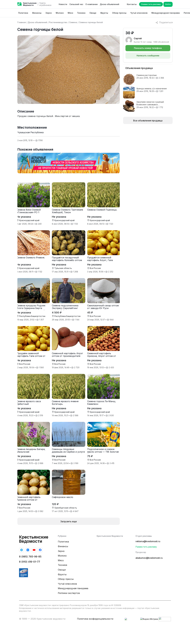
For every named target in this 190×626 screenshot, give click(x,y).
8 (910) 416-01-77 (29, 561)
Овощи (92, 13)
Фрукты (104, 13)
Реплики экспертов (69, 593)
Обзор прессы (119, 13)
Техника (81, 13)
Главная (21, 22)
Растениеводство (58, 22)
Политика (23, 13)
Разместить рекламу (151, 4)
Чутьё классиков (138, 13)
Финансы (36, 13)
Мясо (70, 13)
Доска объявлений (109, 4)
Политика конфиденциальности (95, 618)
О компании (91, 4)
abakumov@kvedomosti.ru (149, 558)
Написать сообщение (148, 55)
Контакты (132, 4)
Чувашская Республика (30, 132)
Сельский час (76, 4)
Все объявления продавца (147, 120)
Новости (63, 4)
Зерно (48, 13)
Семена (73, 22)
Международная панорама (165, 13)
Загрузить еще (68, 521)
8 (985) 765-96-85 (30, 556)
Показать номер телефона (148, 48)
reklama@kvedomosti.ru (147, 541)
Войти (168, 4)
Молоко (60, 13)
